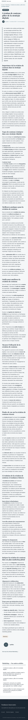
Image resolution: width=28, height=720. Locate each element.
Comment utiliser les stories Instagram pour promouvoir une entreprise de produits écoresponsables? (13, 690)
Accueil (3, 4)
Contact (17, 712)
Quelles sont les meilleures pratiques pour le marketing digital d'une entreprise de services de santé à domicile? (14, 674)
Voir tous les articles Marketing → (10, 651)
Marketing (7, 4)
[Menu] (25, 1)
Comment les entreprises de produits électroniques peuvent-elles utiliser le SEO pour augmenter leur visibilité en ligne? (13, 684)
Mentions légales (10, 712)
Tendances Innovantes (8, 705)
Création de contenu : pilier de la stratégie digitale (13, 668)
